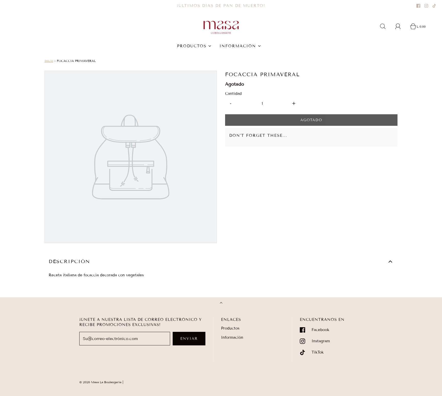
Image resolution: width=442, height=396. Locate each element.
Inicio (49, 61)
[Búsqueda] (385, 26)
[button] (221, 261)
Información (232, 337)
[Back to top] (221, 303)
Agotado (311, 120)
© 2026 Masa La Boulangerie (100, 382)
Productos (230, 328)
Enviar (189, 338)
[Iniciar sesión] (400, 26)
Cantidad (233, 93)
